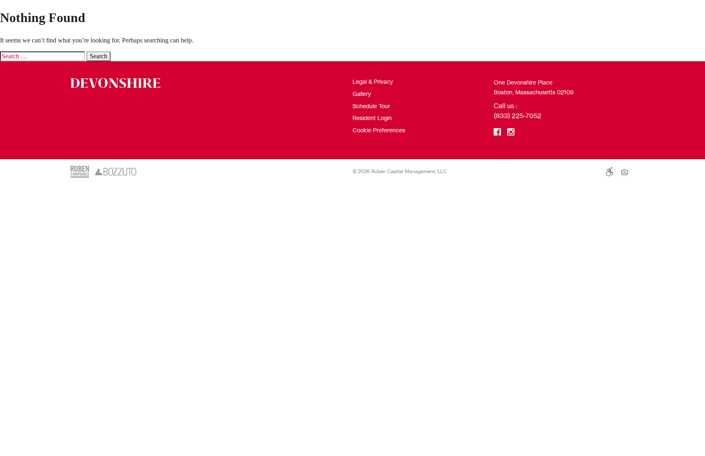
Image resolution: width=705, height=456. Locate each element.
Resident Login (372, 117)
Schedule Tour (371, 105)
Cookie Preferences (378, 130)
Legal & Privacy (372, 81)
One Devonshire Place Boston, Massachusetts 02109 (534, 87)
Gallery (361, 93)
